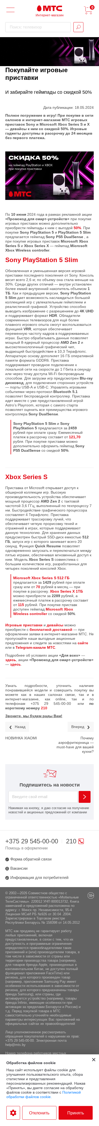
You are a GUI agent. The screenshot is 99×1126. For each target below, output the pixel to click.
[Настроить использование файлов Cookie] (13, 1113)
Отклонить (39, 1113)
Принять (75, 1113)
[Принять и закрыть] (93, 1059)
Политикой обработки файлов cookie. (43, 1094)
